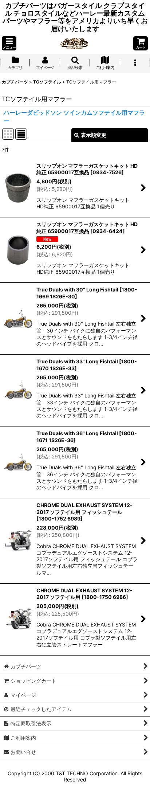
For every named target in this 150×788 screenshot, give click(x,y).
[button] (9, 43)
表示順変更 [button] (93, 135)
